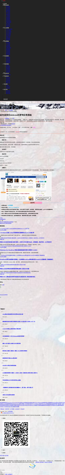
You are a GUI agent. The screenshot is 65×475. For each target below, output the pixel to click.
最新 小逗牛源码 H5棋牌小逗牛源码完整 (12, 343)
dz (30, 405)
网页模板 (8, 39)
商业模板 (8, 42)
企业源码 (8, 17)
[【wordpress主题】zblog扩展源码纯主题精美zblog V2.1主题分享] (14, 228)
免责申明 (7, 409)
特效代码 (7, 73)
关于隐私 (12, 409)
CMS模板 (7, 27)
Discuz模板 (8, 33)
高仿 (26, 405)
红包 (1, 406)
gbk (13, 404)
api (55, 405)
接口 (16, 405)
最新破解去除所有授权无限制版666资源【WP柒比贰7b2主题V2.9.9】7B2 (19, 321)
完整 (47, 404)
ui (21, 404)
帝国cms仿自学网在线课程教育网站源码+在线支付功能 (14, 268)
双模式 (48, 405)
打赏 (51, 405)
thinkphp (54, 402)
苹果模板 (8, 38)
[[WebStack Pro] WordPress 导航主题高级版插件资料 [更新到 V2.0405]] (15, 245)
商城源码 (8, 6)
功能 (53, 405)
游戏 (43, 402)
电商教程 (8, 71)
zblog (57, 405)
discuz (11, 402)
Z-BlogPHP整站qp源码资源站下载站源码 (12, 328)
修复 (54, 404)
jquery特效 (8, 74)
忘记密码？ (10, 474)
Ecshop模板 (8, 30)
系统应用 (8, 77)
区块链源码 (8, 21)
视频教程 (50, 402)
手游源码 (8, 59)
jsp (22, 405)
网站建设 (8, 67)
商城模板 (8, 49)
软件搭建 (8, 66)
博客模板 (8, 53)
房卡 (7, 402)
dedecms (16, 404)
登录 (3, 284)
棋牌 (3, 402)
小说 (34, 405)
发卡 (24, 405)
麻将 (20, 404)
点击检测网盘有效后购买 (5, 125)
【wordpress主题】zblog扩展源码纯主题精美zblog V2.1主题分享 (17, 232)
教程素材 (7, 63)
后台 (12, 406)
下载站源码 (8, 22)
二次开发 (35, 404)
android (28, 405)
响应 (18, 405)
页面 (60, 404)
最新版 (49, 404)
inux (32, 405)
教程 (27, 402)
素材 (40, 405)
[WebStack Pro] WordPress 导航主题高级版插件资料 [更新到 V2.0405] (18, 250)
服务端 (45, 402)
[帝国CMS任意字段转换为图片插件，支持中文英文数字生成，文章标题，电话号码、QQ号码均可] (22, 237)
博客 (10, 404)
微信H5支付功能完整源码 (5, 223)
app (9, 402)
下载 (58, 404)
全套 (62, 402)
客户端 (13, 405)
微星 (36, 405)
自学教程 (8, 69)
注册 (6, 474)
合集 (7, 406)
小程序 (7, 85)
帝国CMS (8, 37)
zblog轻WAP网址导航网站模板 (9, 365)
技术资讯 (8, 90)
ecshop (20, 405)
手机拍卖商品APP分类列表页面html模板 (12, 380)
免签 (2, 405)
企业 (9, 406)
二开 (25, 404)
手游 (38, 405)
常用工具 (8, 82)
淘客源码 (8, 14)
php (23, 402)
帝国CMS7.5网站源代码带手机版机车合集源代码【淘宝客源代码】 (18, 276)
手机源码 (5, 84)
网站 (2, 404)
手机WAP (8, 86)
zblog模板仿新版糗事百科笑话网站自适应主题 (13, 314)
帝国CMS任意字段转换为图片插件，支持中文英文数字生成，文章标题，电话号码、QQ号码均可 (26, 242)
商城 (40, 404)
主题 (30, 404)
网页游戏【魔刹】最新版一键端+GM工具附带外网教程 (15, 350)
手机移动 (8, 80)
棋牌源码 (8, 57)
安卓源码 (8, 25)
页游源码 (8, 62)
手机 (42, 404)
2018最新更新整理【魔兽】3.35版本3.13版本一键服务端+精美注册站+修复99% (20, 372)
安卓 (39, 402)
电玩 (8, 405)
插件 (34, 402)
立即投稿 (41, 462)
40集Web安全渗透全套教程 (9, 394)
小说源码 (8, 15)
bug (45, 404)
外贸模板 (8, 51)
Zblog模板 (8, 35)
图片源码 (8, 11)
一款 (5, 406)
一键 (62, 404)
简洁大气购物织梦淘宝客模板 (6, 221)
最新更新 (5, 405)
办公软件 (8, 78)
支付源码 (8, 7)
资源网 (7, 404)
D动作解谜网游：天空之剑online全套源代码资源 (13, 336)
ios (9, 405)
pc (37, 402)
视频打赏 (8, 26)
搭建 (11, 405)
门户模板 (8, 43)
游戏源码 (7, 55)
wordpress (16, 402)
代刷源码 (8, 18)
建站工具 (8, 81)
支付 (32, 404)
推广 (14, 118)
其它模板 (8, 54)
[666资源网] (3, 1)
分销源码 (8, 19)
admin (4, 404)
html (19, 402)
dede (41, 402)
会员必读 (17, 409)
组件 (57, 402)
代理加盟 (50, 462)
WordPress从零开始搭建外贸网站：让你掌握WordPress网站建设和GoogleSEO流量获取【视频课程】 (27, 259)
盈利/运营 (8, 93)
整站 (12, 404)
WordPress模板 (9, 29)
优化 (16, 406)
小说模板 (8, 45)
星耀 (18, 406)
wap (18, 404)
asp (10, 406)
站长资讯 (5, 89)
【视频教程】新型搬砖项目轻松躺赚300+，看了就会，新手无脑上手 (18, 387)
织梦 (25, 402)
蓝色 (5, 219)
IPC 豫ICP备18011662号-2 (8, 412)
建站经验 (8, 92)
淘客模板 (8, 46)
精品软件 (7, 76)
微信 (32, 402)
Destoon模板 (8, 31)
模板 (3, 219)
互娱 (52, 404)
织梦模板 (7, 41)
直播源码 (8, 10)
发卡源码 (8, 9)
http (3, 406)
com (38, 404)
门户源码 (8, 13)
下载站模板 (8, 47)
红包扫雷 (8, 58)
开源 (60, 402)
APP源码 (8, 88)
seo (43, 404)
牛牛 (36, 402)
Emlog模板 (8, 34)
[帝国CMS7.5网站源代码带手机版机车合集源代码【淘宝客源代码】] (15, 272)
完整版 (27, 404)
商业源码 (7, 5)
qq (63, 405)
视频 (56, 404)
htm (1, 219)
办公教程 (8, 70)
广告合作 (22, 409)
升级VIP (13, 123)
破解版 (42, 405)
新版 (14, 406)
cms (13, 402)
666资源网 (10, 411)
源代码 (45, 405)
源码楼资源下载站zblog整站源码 (10, 358)
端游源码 (8, 61)
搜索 (13, 102)
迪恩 (62, 405)
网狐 (23, 404)
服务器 (59, 405)
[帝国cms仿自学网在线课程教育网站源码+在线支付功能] (13, 264)
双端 (21, 402)
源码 (1, 402)
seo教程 (7, 65)
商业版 (29, 402)
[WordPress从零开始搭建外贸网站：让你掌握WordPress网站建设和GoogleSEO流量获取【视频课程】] (22, 255)
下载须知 (2, 409)
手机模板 (8, 50)
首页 (6, 3)
